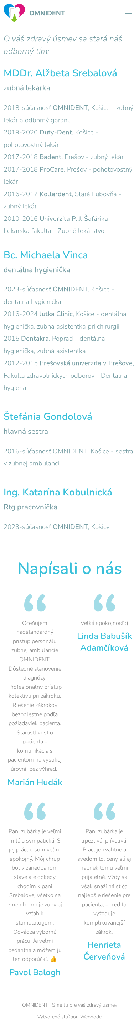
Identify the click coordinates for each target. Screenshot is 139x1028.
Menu (128, 13)
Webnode (91, 1016)
